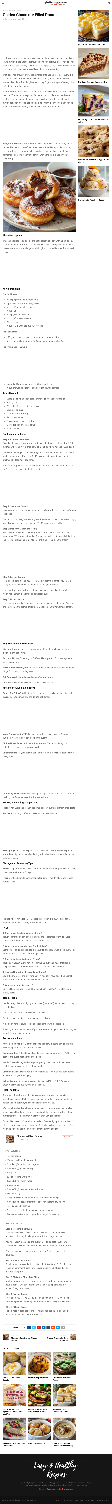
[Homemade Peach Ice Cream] (93, 181)
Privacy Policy (68, 1500)
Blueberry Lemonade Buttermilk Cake (93, 121)
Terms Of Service (90, 1500)
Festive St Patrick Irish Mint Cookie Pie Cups (37, 1410)
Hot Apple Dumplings (36, 1443)
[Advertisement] (39, 40)
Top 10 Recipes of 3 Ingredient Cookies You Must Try (12, 1411)
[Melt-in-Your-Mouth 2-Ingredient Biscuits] (93, 141)
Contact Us (58, 1500)
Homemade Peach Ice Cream (91, 200)
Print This (68, 1137)
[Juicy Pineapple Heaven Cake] (93, 26)
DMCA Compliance (103, 1500)
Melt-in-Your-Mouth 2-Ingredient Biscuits (93, 161)
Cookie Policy (79, 1500)
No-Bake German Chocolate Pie (92, 82)
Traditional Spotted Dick (38, 1378)
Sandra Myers (10, 19)
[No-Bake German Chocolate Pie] (93, 63)
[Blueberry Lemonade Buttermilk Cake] (93, 100)
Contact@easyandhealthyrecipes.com (60, 1489)
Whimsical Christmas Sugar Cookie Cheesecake (14, 1444)
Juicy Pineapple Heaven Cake (92, 44)
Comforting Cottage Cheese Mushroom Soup (63, 1444)
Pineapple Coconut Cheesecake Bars (61, 1410)
